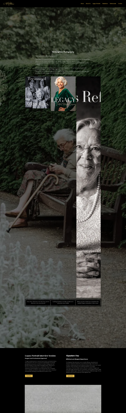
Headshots (105, 3)
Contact (120, 3)
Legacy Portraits (96, 3)
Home (82, 3)
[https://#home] (9, 4)
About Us (88, 3)
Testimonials (113, 3)
